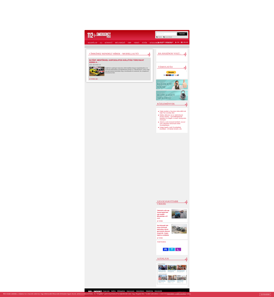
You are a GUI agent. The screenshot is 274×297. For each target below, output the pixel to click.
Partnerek (161, 242)
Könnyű (108, 42)
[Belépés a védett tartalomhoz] (172, 95)
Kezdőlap (92, 42)
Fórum (169, 42)
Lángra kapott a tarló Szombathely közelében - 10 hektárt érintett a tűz (171, 128)
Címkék (160, 37)
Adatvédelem (140, 291)
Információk (158, 291)
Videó (136, 42)
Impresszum (130, 291)
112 (101, 42)
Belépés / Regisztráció (166, 42)
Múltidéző (120, 42)
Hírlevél (185, 42)
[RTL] (172, 249)
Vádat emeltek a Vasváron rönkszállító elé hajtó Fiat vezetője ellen (173, 112)
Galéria (113, 291)
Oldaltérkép (168, 37)
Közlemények (156, 42)
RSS (178, 42)
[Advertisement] (137, 15)
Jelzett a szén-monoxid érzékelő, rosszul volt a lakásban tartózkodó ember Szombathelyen (172, 123)
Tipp (129, 42)
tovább (93, 79)
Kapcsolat (106, 291)
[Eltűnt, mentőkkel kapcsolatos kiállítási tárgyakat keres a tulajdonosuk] (96, 72)
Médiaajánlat (121, 291)
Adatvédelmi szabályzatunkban (176, 294)
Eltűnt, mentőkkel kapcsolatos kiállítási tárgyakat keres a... (116, 61)
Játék (144, 42)
